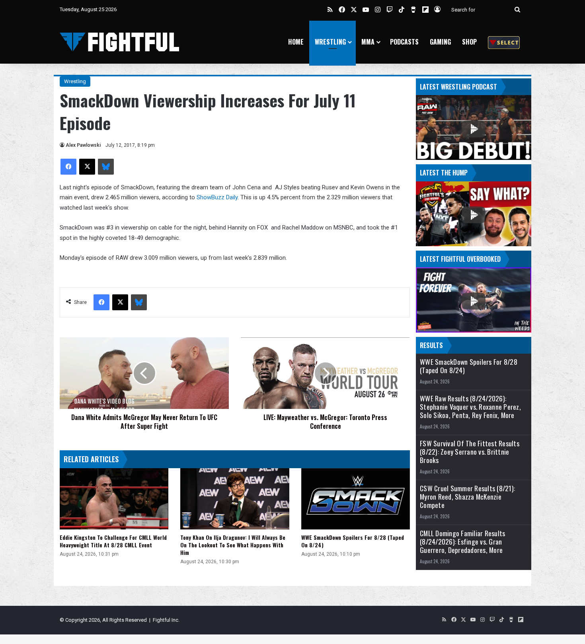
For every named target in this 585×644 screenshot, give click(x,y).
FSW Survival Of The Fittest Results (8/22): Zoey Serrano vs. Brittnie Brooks (469, 451)
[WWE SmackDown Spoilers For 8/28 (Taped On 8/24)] (355, 498)
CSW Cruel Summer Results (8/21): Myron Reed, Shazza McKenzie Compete (467, 496)
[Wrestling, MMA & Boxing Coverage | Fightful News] (119, 42)
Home (296, 42)
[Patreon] (503, 42)
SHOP (469, 42)
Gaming (440, 42)
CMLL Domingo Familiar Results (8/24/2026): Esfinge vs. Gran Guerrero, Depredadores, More (462, 541)
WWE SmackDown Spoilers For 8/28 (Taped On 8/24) (352, 541)
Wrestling (330, 42)
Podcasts (404, 42)
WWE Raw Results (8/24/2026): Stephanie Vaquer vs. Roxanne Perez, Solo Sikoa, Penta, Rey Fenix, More (470, 406)
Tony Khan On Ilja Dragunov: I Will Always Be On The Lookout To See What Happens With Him (232, 544)
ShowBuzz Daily (217, 197)
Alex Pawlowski (83, 145)
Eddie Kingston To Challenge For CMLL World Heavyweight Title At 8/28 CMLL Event (113, 541)
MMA (367, 42)
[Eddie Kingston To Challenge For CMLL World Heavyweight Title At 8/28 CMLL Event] (114, 498)
